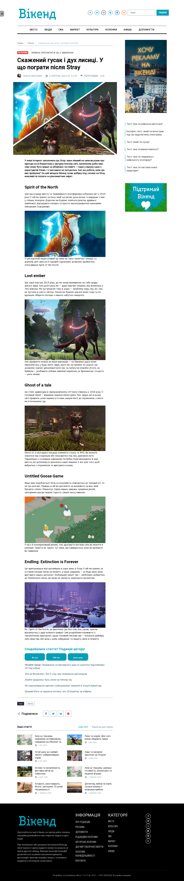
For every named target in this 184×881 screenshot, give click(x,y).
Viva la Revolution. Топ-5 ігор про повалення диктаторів (55, 673)
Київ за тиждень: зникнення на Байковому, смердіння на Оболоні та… (49, 738)
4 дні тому (42, 761)
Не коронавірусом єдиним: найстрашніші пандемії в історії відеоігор (63, 685)
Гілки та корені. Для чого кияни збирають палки (98, 737)
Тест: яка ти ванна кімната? (143, 149)
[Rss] (124, 12)
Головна (20, 43)
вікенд (30, 704)
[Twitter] (97, 12)
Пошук (163, 12)
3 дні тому (92, 742)
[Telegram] (110, 12)
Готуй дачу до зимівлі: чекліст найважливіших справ (47, 754)
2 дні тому (42, 745)
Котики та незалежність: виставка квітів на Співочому (47, 770)
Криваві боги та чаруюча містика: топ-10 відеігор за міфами (58, 691)
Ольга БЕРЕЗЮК (32, 75)
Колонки (31, 43)
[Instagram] (103, 12)
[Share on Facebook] (46, 714)
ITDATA (84, 875)
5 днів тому (93, 758)
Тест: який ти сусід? (138, 142)
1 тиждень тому (94, 777)
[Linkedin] (117, 12)
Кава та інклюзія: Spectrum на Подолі (95, 753)
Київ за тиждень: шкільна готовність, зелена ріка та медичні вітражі (98, 770)
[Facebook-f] (90, 12)
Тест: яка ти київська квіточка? (145, 123)
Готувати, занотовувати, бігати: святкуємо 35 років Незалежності (49, 786)
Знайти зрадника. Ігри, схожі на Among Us (48, 679)
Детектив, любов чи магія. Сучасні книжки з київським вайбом (98, 786)
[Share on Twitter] (53, 714)
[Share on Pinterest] (68, 714)
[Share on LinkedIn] (61, 714)
